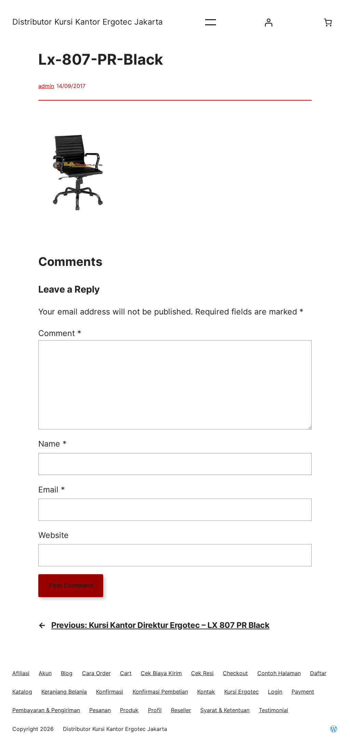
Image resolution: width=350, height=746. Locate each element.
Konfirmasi (109, 691)
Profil (155, 710)
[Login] (268, 22)
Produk (129, 710)
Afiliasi (20, 673)
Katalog (22, 691)
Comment (59, 333)
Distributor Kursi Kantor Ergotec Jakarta (87, 22)
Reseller (181, 710)
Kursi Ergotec (241, 691)
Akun (45, 673)
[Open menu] (210, 22)
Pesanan (100, 710)
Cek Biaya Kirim (161, 673)
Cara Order (96, 673)
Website (53, 535)
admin (46, 85)
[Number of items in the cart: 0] (328, 22)
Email (51, 489)
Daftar (318, 673)
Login (275, 691)
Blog (66, 673)
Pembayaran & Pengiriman (46, 710)
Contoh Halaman (279, 673)
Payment (303, 691)
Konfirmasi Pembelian (160, 691)
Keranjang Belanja (64, 691)
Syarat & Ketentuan (225, 710)
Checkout (235, 673)
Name (52, 444)
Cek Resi (202, 673)
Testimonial (273, 710)
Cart (126, 673)
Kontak (206, 691)
